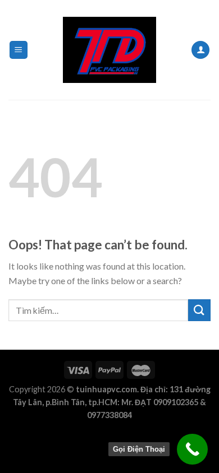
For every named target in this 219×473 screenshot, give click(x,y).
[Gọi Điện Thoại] (192, 449)
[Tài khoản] (200, 50)
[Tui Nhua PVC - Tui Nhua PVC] (109, 49)
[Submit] (199, 310)
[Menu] (19, 50)
